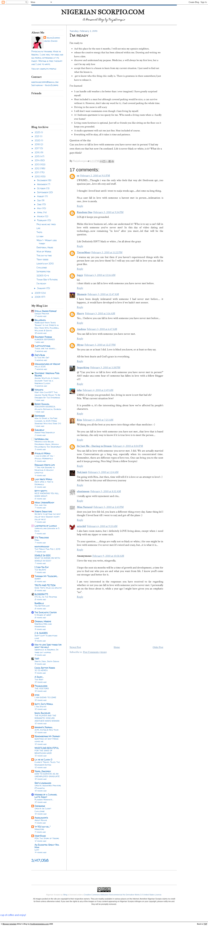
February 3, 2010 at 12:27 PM (100, 345)
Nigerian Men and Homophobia (43, 625)
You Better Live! (42, 605)
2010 (37, 176)
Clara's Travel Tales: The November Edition (47, 763)
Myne (80, 345)
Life (38, 228)
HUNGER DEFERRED (45, 339)
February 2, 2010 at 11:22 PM (106, 252)
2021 (37, 136)
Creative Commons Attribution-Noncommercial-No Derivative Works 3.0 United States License (122, 895)
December (42, 180)
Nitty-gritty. (41, 490)
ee (78, 175)
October (41, 188)
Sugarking (83, 367)
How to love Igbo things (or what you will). (48, 645)
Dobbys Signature (43, 511)
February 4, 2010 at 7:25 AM (98, 420)
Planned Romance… (44, 799)
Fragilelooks (41, 685)
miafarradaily (42, 546)
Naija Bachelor (42, 712)
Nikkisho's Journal (44, 727)
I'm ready (41, 283)
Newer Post (75, 647)
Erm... (37, 540)
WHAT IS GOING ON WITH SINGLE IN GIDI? (47, 559)
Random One (84, 212)
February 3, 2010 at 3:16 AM (100, 313)
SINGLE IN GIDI (43, 555)
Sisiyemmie (40, 415)
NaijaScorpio (53, 37)
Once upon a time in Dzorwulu (44, 483)
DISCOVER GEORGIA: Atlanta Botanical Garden (48, 407)
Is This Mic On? (42, 357)
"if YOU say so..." (43, 826)
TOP (205, 924)
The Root (39, 679)
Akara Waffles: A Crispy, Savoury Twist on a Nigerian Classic (47, 381)
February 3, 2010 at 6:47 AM (102, 329)
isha (79, 390)
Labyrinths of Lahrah (46, 525)
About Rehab (41, 820)
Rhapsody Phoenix (43, 336)
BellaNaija (40, 320)
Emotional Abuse (45, 247)
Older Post (158, 647)
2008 (38, 296)
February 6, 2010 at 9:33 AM (102, 526)
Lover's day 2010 (45, 263)
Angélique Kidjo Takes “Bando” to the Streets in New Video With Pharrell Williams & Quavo (47, 326)
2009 (38, 292)
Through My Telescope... (46, 576)
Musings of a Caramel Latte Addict (46, 795)
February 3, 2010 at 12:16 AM (99, 275)
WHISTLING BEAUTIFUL (47, 748)
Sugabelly (39, 429)
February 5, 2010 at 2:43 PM (108, 507)
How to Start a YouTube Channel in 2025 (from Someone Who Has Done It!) (48, 421)
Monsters (39, 829)
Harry (80, 313)
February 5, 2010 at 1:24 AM (103, 472)
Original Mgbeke (43, 621)
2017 (37, 148)
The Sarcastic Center (46, 612)
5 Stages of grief (43, 614)
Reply (80, 206)
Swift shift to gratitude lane (46, 637)
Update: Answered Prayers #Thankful (48, 786)
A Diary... (39, 676)
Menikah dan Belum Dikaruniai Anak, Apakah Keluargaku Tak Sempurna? (48, 444)
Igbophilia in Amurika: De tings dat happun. (46, 651)
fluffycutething (42, 345)
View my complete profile (43, 68)
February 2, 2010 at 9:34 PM (108, 212)
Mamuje (82, 294)
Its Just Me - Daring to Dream (94, 446)
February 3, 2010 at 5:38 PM (105, 367)
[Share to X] (106, 161)
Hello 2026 (40, 366)
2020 (38, 140)
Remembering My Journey (47, 736)
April (40, 212)
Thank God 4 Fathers (47, 279)
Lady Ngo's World (43, 479)
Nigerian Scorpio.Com (103, 12)
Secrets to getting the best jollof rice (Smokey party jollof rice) (48, 516)
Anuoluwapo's (41, 817)
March (41, 216)
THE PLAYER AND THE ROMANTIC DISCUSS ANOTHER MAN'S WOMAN (47, 718)
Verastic (39, 389)
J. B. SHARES (41, 633)
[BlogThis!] (104, 161)
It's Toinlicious (42, 537)
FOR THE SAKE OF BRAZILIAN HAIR (43, 751)
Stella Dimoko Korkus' (46, 311)
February (42, 220)
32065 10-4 (43, 275)
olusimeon (83, 491)
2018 (37, 144)
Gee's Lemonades (43, 783)
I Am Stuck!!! (40, 706)
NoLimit (82, 472)
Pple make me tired (46, 224)
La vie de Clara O (43, 759)
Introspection (43, 271)
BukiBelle (39, 603)
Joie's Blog (40, 355)
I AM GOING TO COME (45, 697)
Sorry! (38, 578)
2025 (38, 132)
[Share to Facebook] (109, 161)
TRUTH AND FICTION (45, 585)
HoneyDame (40, 835)
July (39, 200)
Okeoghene (40, 805)
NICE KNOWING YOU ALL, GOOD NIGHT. (47, 494)
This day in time (44, 255)
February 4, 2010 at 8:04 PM (128, 446)
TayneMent (83, 252)
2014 (37, 160)
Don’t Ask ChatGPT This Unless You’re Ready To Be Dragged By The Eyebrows (47, 395)
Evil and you (40, 505)
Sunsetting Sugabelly (45, 432)
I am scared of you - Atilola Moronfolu (45, 457)
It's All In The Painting (46, 596)
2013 (37, 164)
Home (117, 647)
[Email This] (101, 161)
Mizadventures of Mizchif (47, 364)
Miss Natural (85, 507)
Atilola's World (42, 453)
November (42, 184)
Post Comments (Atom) (95, 652)
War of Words (44, 251)
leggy (80, 275)
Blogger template (9, 924)
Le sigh (40, 236)
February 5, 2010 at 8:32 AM (105, 491)
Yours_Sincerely (43, 771)
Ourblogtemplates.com (39, 924)
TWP (37, 658)
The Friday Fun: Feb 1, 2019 (47, 549)
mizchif (81, 526)
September (43, 192)
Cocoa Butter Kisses (45, 667)
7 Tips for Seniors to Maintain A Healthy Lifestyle (45, 470)
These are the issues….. (45, 348)
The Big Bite (40, 569)
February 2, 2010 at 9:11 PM (95, 175)
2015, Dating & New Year (46, 729)
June (39, 204)
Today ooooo (42, 259)
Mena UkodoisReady (44, 502)
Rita (79, 420)
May (39, 208)
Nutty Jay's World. (44, 704)
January (41, 288)
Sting (65, 895)
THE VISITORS (42, 688)
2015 (37, 156)
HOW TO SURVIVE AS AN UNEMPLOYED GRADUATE (47, 775)
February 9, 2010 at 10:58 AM (108, 556)
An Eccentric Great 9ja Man (47, 846)
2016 (37, 152)
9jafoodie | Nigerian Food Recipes (47, 374)
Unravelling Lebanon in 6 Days (47, 529)
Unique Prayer (42, 313)
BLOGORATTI (41, 594)
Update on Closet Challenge (43, 809)
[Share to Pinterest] (112, 161)
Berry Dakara (42, 404)
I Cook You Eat (42, 567)
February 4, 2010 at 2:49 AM (98, 390)
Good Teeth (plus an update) (48, 587)
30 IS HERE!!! (41, 670)
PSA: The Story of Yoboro (47, 838)
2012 (37, 168)
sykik (37, 694)
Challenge (42, 267)
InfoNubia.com (41, 439)
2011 (37, 172)
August (41, 196)
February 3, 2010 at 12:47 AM (103, 294)
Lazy (37, 849)
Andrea (81, 329)
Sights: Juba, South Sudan (47, 661)
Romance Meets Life (45, 464)
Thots (39, 232)
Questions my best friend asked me (46, 740)
